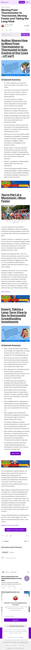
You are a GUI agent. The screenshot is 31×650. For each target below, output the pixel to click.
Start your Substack (12, 645)
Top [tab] (3, 572)
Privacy (14, 642)
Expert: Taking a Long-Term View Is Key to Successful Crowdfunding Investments (14, 315)
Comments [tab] (5, 552)
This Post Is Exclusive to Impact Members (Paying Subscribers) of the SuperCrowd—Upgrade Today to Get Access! (11, 583)
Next (25, 541)
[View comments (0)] (6, 30)
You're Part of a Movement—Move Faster (13, 198)
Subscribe (21, 2)
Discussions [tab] (13, 572)
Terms (18, 642)
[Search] (28, 572)
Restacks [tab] (11, 552)
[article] (15, 582)
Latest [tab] (7, 572)
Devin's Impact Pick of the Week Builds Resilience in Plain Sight (11, 578)
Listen (27, 25)
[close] (26, 596)
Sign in (27, 2)
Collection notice (24, 642)
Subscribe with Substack (16, 626)
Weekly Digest (5, 7)
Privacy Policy (18, 633)
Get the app (22, 645)
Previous (6, 541)
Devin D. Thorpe (9, 24)
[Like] (2, 30)
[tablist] (8, 552)
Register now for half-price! (10, 525)
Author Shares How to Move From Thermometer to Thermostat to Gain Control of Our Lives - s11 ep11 (14, 48)
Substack (9, 648)
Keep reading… (6, 291)
